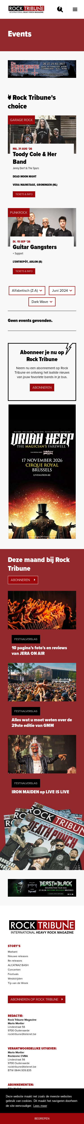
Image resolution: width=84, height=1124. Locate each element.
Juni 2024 (60, 290)
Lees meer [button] (40, 1105)
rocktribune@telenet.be (22, 1034)
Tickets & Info (23, 194)
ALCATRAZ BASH (18, 965)
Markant (12, 951)
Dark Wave (40, 302)
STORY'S (14, 946)
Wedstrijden (15, 978)
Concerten (14, 969)
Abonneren (42, 387)
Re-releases (15, 960)
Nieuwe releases (18, 956)
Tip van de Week (18, 983)
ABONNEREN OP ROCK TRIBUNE (34, 999)
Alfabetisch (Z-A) (25, 290)
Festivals (13, 974)
